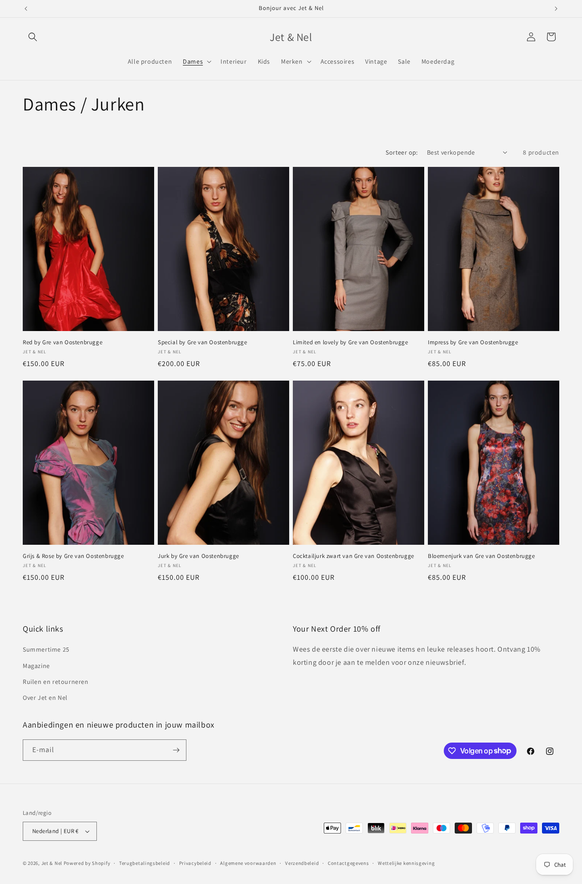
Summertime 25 (46, 649)
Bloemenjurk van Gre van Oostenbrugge (481, 556)
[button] (33, 37)
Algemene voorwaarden (248, 863)
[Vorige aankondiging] (26, 8)
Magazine (36, 666)
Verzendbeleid (302, 863)
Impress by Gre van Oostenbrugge (473, 342)
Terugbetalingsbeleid (144, 863)
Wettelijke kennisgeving (406, 863)
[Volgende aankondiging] (556, 8)
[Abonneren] (176, 750)
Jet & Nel (51, 863)
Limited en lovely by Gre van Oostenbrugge (350, 342)
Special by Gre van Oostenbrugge (202, 342)
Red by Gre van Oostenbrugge (62, 342)
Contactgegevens (348, 863)
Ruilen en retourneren (56, 682)
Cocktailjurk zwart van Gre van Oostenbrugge (353, 556)
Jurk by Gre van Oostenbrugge (198, 556)
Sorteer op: (401, 152)
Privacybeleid (195, 863)
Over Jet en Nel (45, 697)
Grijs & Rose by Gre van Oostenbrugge (73, 556)
